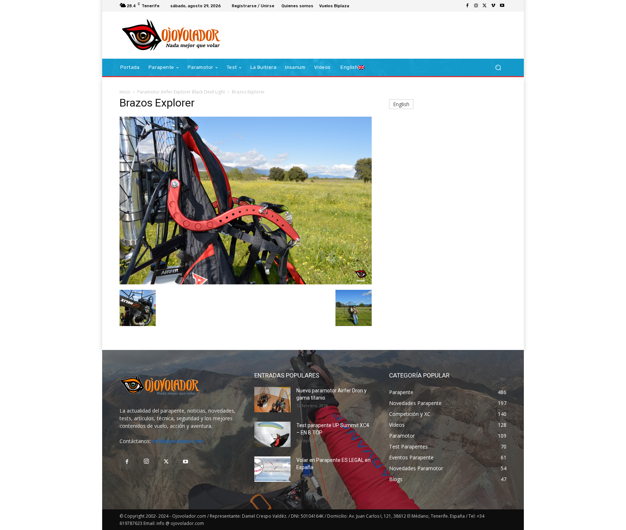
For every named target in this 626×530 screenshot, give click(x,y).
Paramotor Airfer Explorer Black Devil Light (181, 92)
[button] (497, 67)
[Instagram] (476, 5)
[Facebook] (467, 5)
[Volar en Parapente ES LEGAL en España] (272, 469)
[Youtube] (502, 5)
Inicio (125, 92)
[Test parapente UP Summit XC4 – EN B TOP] (272, 434)
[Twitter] (484, 5)
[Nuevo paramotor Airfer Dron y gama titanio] (272, 399)
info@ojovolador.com (177, 441)
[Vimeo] (493, 5)
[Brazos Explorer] (246, 282)
